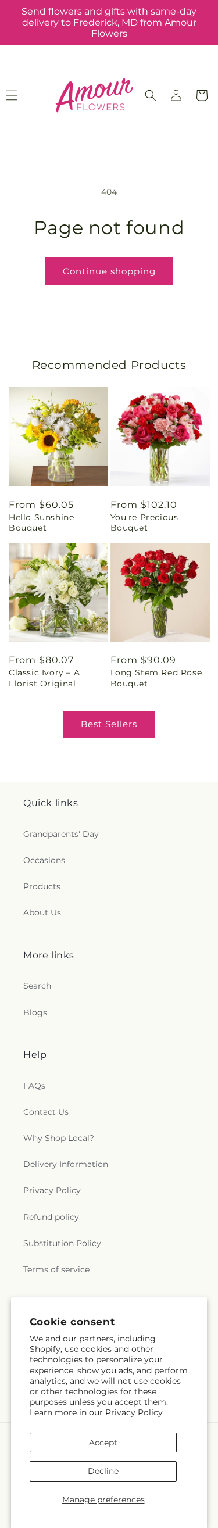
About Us (42, 912)
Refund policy (51, 1217)
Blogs (35, 1012)
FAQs (34, 1085)
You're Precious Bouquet (144, 522)
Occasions (44, 860)
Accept (103, 1442)
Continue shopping (109, 271)
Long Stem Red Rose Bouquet (156, 677)
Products (41, 886)
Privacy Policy (134, 1412)
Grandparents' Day (61, 834)
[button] (150, 95)
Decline (103, 1471)
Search (37, 986)
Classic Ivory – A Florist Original (44, 677)
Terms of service (56, 1269)
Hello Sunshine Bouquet (41, 522)
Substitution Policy (62, 1243)
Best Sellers (109, 723)
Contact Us (46, 1112)
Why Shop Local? (58, 1138)
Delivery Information (65, 1164)
